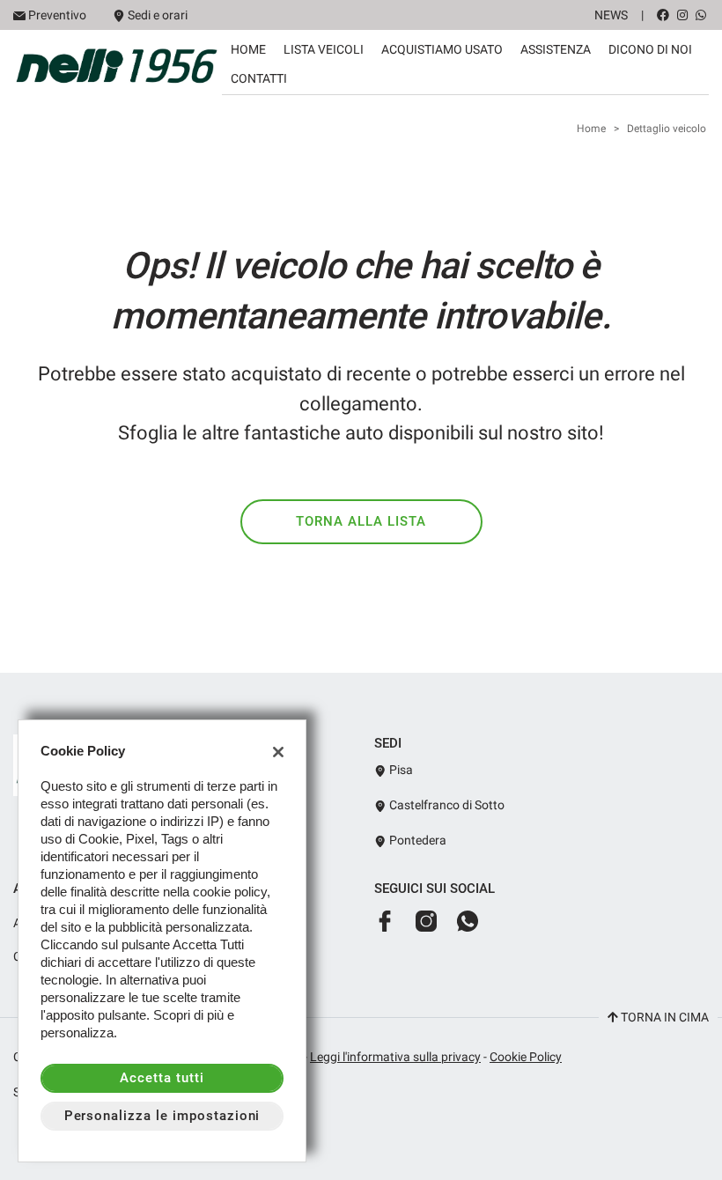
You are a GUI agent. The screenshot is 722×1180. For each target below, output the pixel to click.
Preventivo (57, 15)
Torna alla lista (360, 521)
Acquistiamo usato (442, 49)
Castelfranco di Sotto (446, 805)
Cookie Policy (526, 1057)
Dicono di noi (650, 49)
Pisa (400, 770)
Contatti (259, 78)
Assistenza (555, 49)
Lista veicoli (324, 49)
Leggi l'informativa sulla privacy (395, 1057)
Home (248, 49)
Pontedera (416, 840)
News (611, 15)
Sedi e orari (158, 15)
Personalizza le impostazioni (162, 1116)
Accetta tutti (161, 1078)
